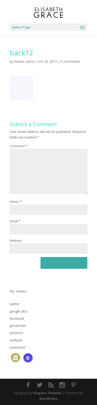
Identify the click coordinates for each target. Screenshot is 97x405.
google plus (18, 311)
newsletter (18, 347)
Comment (19, 146)
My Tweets (18, 291)
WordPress (48, 398)
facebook (17, 318)
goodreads (18, 325)
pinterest (16, 333)
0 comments (70, 61)
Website (16, 240)
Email (15, 221)
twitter (15, 304)
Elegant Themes (47, 393)
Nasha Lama (24, 61)
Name (16, 201)
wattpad (16, 340)
